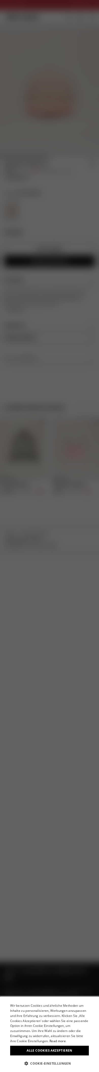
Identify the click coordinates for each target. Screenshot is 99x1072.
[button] (49, 1063)
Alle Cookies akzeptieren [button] (49, 1050)
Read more (58, 1041)
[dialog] (49, 1034)
